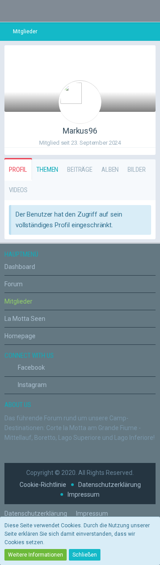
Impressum (84, 494)
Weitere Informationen (35, 555)
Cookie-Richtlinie (43, 484)
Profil (18, 170)
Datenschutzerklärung (109, 484)
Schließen (84, 555)
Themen (47, 170)
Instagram (31, 384)
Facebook (30, 367)
